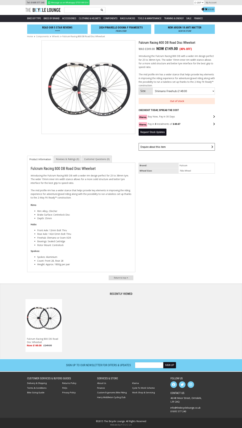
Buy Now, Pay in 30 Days (161, 116)
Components (110, 18)
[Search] (102, 10)
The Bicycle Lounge (44, 10)
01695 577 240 (37, 2)
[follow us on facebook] (173, 384)
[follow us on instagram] (191, 384)
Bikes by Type (34, 18)
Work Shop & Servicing (143, 392)
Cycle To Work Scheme (143, 387)
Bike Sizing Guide (35, 392)
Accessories (69, 18)
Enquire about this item (153, 146)
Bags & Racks (127, 18)
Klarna (135, 383)
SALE (188, 18)
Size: (143, 91)
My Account (211, 2)
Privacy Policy (69, 392)
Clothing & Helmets (90, 18)
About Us (101, 383)
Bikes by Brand (52, 18)
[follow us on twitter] (182, 384)
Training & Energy (174, 18)
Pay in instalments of (164, 123)
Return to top (120, 277)
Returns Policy (69, 383)
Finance (198, 18)
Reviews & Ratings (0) (67, 159)
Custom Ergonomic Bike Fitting (112, 392)
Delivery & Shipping (37, 383)
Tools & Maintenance (149, 18)
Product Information (40, 159)
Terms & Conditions (37, 387)
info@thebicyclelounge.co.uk (185, 407)
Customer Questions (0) (97, 159)
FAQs (64, 387)
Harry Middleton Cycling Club (111, 397)
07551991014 (69, 2)
